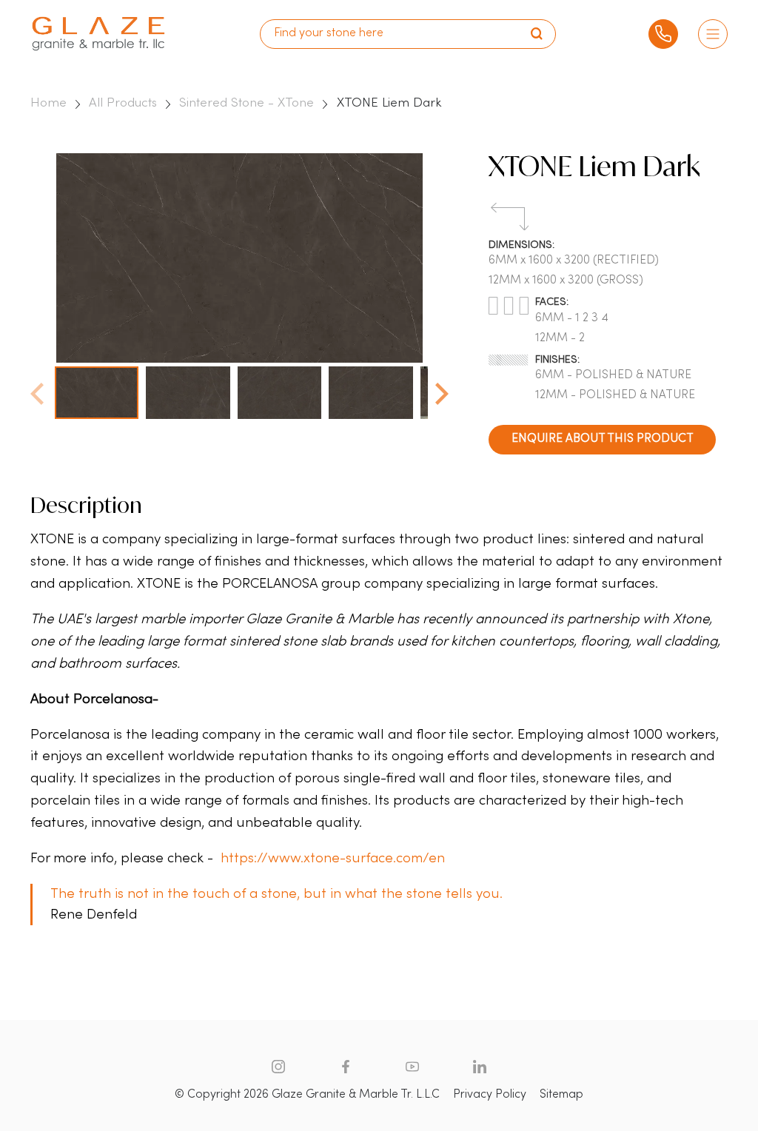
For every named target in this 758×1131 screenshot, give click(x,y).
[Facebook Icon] (345, 1066)
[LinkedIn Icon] (479, 1066)
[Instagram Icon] (278, 1066)
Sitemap (561, 1095)
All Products (123, 103)
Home (48, 103)
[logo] (98, 33)
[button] (442, 389)
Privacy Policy (489, 1095)
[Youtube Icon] (412, 1066)
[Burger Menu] (713, 34)
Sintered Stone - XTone (246, 103)
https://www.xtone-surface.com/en (333, 858)
